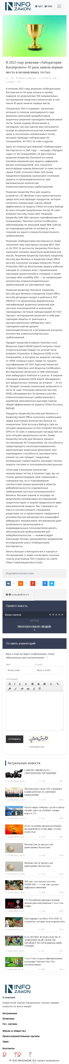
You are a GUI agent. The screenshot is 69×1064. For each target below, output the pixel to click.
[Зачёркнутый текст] (26, 684)
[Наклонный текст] (14, 684)
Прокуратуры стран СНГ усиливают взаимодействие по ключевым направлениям (43, 792)
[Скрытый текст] (22, 689)
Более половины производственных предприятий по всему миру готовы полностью (42, 829)
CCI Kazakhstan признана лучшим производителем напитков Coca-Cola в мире (43, 903)
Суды (6, 1041)
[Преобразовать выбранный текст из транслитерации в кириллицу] (34, 689)
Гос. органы (10, 1023)
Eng (50, 6)
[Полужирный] (9, 684)
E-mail (39, 664)
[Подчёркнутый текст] (20, 684)
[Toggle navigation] (59, 6)
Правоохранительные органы (21, 1036)
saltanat (11, 81)
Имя (8, 664)
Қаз (40, 6)
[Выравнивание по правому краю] (44, 684)
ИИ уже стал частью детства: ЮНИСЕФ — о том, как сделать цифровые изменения (41, 884)
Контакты (8, 1048)
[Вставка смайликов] (51, 684)
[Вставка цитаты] (28, 689)
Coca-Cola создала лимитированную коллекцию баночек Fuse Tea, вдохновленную (43, 961)
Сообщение (12, 679)
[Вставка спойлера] (40, 689)
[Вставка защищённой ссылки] (10, 689)
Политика (8, 1018)
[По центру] (39, 684)
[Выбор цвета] (16, 689)
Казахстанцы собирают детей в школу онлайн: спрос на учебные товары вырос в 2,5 (44, 810)
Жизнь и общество (14, 1030)
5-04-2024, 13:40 (49, 78)
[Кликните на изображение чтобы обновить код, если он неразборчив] (38, 739)
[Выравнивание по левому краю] (33, 684)
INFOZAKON (24, 1060)
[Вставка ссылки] (58, 684)
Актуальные (10, 1013)
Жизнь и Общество (27, 78)
